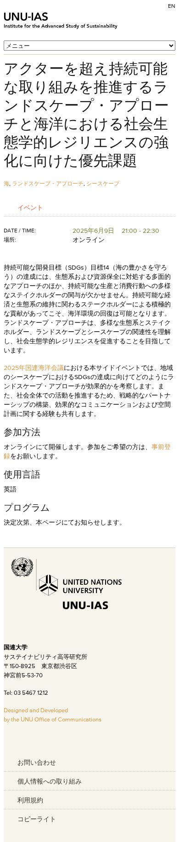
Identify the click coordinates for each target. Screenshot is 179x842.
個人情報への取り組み (49, 781)
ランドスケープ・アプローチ (48, 183)
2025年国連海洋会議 (34, 367)
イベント (30, 207)
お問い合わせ (36, 762)
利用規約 (30, 800)
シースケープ (102, 183)
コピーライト (36, 819)
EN (171, 6)
